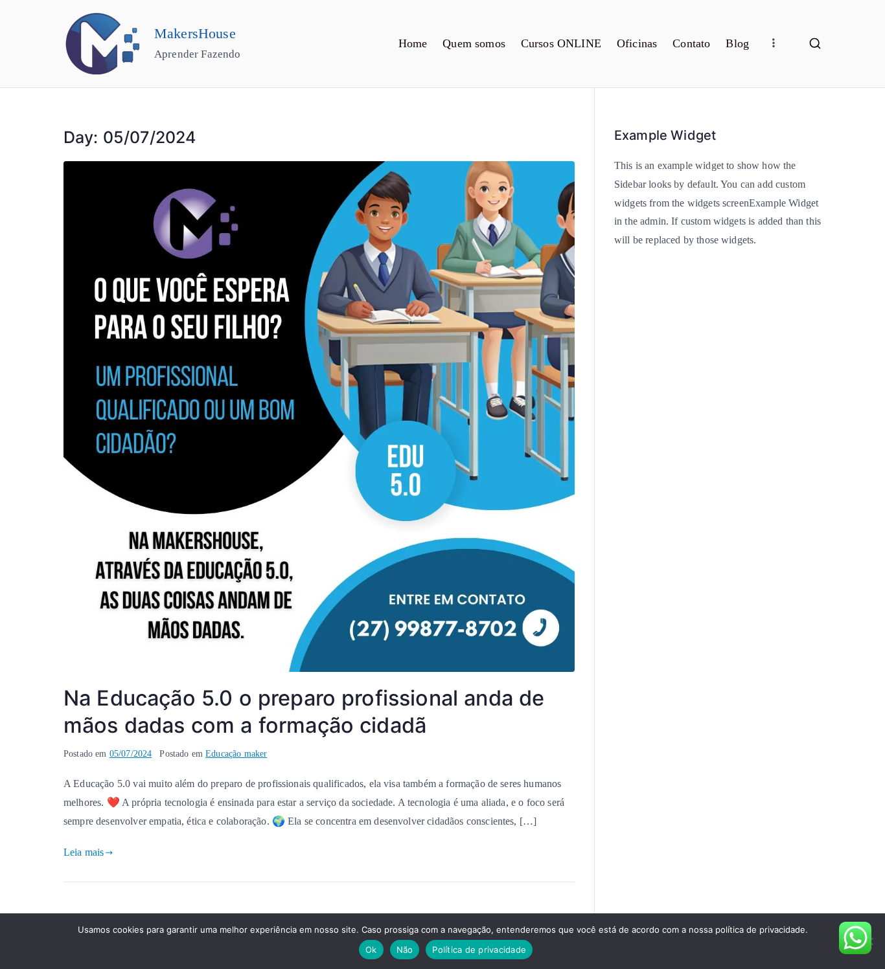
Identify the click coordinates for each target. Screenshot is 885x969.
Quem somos (473, 43)
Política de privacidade (479, 949)
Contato (691, 43)
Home (413, 43)
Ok (371, 949)
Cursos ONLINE (561, 43)
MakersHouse (195, 33)
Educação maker (236, 754)
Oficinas (637, 43)
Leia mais (83, 852)
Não (405, 949)
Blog (737, 43)
